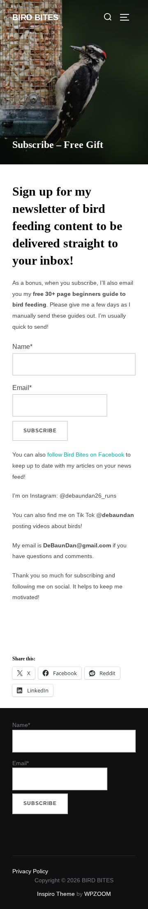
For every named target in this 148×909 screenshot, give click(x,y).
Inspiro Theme (56, 894)
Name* (22, 346)
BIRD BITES (35, 17)
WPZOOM (97, 894)
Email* (22, 387)
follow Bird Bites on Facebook (85, 454)
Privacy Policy (30, 871)
